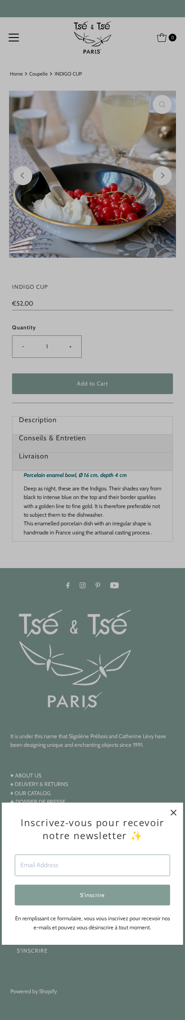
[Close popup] (173, 812)
